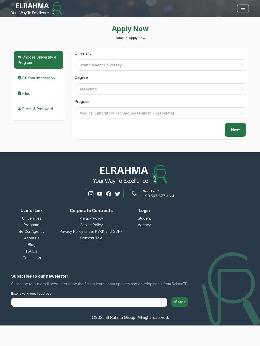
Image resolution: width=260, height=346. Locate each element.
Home (119, 38)
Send (181, 302)
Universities (31, 218)
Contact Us (32, 258)
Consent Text (91, 238)
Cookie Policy (91, 225)
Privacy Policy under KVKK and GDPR (91, 231)
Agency (144, 225)
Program (82, 101)
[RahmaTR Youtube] (100, 194)
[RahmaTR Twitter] (117, 194)
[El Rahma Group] (36, 8)
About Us (31, 238)
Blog (32, 244)
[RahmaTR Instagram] (91, 194)
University (83, 53)
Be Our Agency (31, 231)
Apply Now (137, 38)
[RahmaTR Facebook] (109, 194)
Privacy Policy (91, 218)
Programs (32, 225)
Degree (81, 77)
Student (144, 218)
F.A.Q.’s (31, 251)
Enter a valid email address (31, 293)
